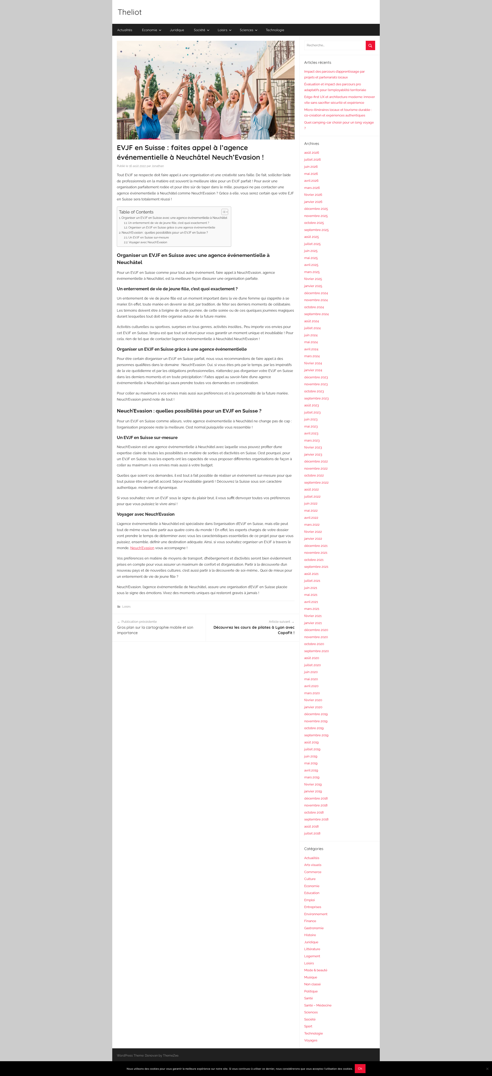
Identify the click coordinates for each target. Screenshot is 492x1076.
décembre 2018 (316, 798)
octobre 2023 (314, 391)
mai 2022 (311, 510)
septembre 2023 (316, 398)
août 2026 (311, 152)
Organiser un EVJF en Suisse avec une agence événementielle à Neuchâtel (174, 218)
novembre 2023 (316, 384)
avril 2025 (311, 265)
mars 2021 (311, 609)
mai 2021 (310, 595)
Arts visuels (312, 865)
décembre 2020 (316, 630)
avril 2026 (311, 181)
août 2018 (311, 826)
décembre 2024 (316, 293)
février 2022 (313, 532)
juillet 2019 (312, 749)
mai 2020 (311, 679)
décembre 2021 (315, 546)
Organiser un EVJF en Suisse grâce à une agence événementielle (171, 227)
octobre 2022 (314, 475)
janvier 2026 (313, 202)
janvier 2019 (313, 791)
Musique (310, 977)
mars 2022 (312, 524)
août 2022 (311, 489)
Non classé (312, 984)
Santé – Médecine (318, 1005)
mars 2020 (312, 693)
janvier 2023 (313, 454)
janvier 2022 (313, 538)
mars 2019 (311, 777)
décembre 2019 (316, 714)
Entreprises (312, 907)
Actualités (124, 30)
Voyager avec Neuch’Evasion (148, 242)
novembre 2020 (316, 637)
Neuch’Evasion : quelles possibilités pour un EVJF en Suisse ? (165, 232)
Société (199, 30)
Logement (312, 956)
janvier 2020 (313, 707)
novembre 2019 (315, 721)
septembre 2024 (316, 314)
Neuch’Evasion (142, 548)
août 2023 (311, 405)
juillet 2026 (312, 159)
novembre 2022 (316, 468)
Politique (311, 991)
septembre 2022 (316, 482)
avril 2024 (311, 349)
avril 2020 (311, 686)
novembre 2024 (316, 300)
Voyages (310, 1040)
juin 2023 (310, 419)
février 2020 (313, 700)
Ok (360, 1068)
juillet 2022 (312, 496)
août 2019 (311, 742)
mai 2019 (310, 763)
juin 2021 (310, 588)
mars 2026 (312, 188)
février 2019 (313, 784)
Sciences (246, 30)
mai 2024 (311, 342)
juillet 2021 (312, 581)
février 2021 (313, 616)
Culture (310, 879)
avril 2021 (311, 602)
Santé (308, 998)
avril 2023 (311, 433)
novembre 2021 (315, 553)
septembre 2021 (316, 567)
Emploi (309, 900)
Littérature (312, 949)
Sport (308, 1026)
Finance (310, 921)
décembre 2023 (316, 377)
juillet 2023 (312, 412)
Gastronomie (314, 928)
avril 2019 (311, 770)
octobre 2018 (314, 812)
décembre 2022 (316, 461)
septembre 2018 (316, 819)
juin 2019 (310, 756)
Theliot (130, 12)
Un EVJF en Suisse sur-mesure (148, 237)
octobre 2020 (314, 644)
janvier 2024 (313, 370)
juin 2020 (311, 672)
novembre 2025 (316, 216)
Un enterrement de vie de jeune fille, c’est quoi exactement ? (168, 222)
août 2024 (311, 321)
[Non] (487, 1069)
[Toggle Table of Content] (223, 212)
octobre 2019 (314, 728)
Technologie (275, 30)
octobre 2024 (314, 307)
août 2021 (311, 574)
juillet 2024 (312, 328)
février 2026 (313, 195)
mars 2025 (312, 272)
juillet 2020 (312, 665)
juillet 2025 (312, 244)
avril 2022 (311, 518)
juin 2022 (310, 503)
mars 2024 (312, 356)
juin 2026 (311, 167)
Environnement (315, 914)
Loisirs (222, 30)
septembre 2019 (316, 735)
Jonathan (158, 166)
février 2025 (313, 279)
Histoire (310, 935)
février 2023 (313, 447)
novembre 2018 (315, 805)
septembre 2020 (316, 651)
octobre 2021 (313, 560)
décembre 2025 (316, 209)
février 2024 (313, 363)
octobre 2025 (314, 223)
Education (311, 893)
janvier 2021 (313, 623)
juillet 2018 (312, 833)
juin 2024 (310, 335)
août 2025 (311, 237)
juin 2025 (310, 251)
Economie (149, 30)
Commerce (312, 872)
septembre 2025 (316, 230)
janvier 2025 (313, 286)
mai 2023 (311, 426)
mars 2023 (312, 440)
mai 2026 (311, 174)
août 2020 (311, 658)
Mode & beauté (315, 970)
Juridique (177, 30)
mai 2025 (311, 258)
